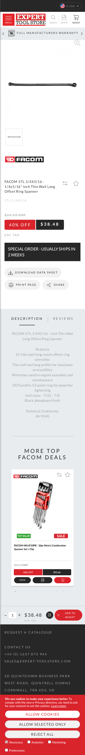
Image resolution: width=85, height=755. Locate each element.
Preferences (17, 750)
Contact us (18, 647)
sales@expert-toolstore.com (38, 661)
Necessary (16, 742)
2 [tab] (22, 591)
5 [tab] (42, 591)
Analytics (38, 742)
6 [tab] (49, 591)
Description (27, 319)
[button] (70, 6)
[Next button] (82, 33)
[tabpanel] (42, 527)
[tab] (27, 319)
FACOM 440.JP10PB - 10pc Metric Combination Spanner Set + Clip (40, 547)
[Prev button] (3, 33)
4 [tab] (36, 591)
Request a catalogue (28, 632)
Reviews (63, 319)
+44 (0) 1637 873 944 (26, 654)
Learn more (58, 706)
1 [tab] (15, 591)
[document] (42, 724)
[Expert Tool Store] (31, 20)
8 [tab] (63, 591)
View (22, 580)
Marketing (59, 742)
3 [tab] (29, 591)
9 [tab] (70, 591)
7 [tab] (56, 591)
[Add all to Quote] (49, 615)
